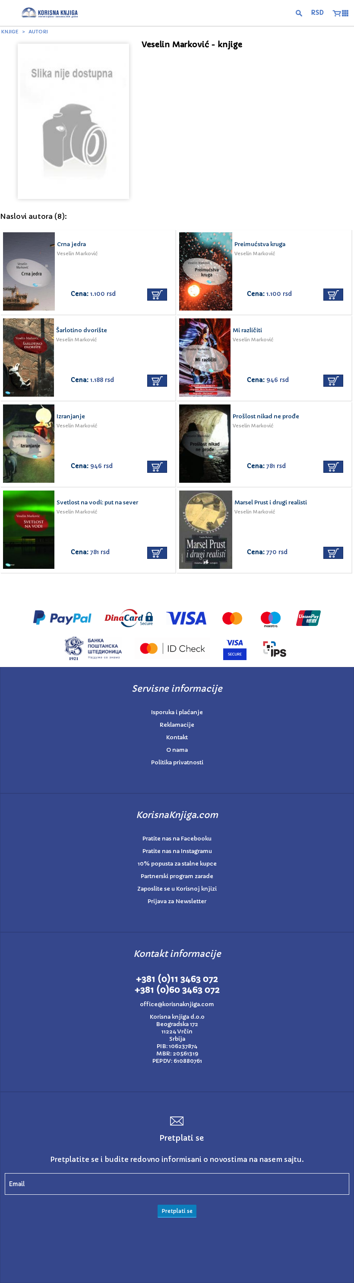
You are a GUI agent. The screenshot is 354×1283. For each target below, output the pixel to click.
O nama (177, 750)
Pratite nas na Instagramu (177, 851)
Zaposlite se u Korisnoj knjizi (177, 888)
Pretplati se (177, 1211)
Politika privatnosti (177, 762)
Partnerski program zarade (177, 876)
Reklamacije (177, 724)
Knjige (10, 32)
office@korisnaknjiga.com (177, 1004)
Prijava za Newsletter (177, 901)
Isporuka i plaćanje (177, 712)
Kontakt (177, 737)
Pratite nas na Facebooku (177, 838)
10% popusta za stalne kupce (177, 863)
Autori (38, 32)
